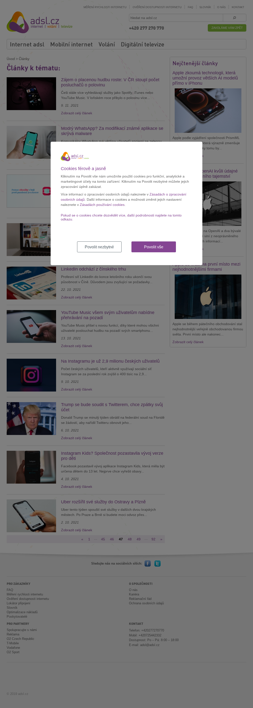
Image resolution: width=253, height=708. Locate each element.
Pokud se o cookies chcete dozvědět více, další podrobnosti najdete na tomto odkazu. (121, 217)
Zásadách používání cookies (102, 205)
